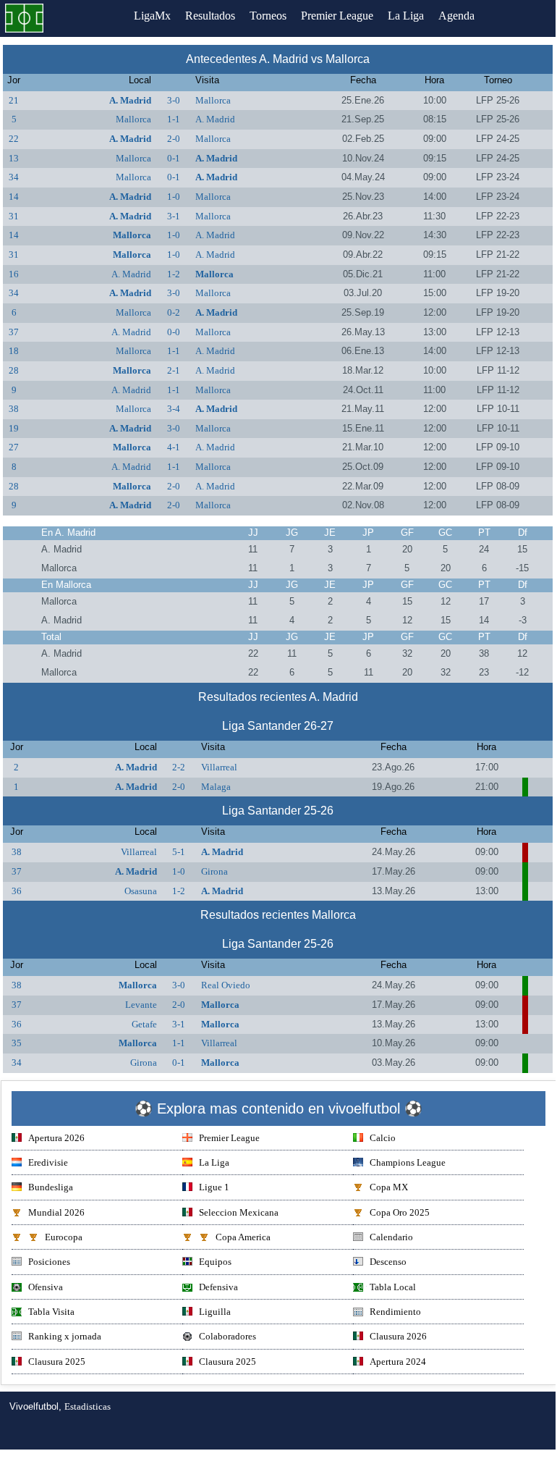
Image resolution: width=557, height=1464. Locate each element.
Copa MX (389, 1187)
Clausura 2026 (398, 1336)
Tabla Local (393, 1287)
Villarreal (219, 767)
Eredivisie (48, 1162)
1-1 (173, 119)
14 (14, 196)
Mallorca (213, 100)
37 (14, 332)
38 (14, 408)
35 (17, 1043)
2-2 (178, 767)
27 (14, 447)
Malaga (216, 786)
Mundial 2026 (56, 1212)
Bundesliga (50, 1187)
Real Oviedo (225, 985)
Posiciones (49, 1261)
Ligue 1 (214, 1187)
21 (14, 100)
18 (14, 350)
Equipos (215, 1261)
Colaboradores (227, 1336)
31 (14, 216)
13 (14, 158)
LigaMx (152, 15)
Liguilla (215, 1311)
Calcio (383, 1137)
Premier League (337, 15)
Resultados (210, 15)
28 (14, 370)
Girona (214, 871)
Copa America (243, 1237)
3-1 (173, 216)
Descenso (388, 1261)
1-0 (173, 196)
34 (14, 177)
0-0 (173, 332)
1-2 (173, 274)
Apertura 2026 (56, 1137)
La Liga (406, 15)
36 (17, 890)
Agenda (456, 15)
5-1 (178, 851)
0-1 (173, 158)
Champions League (408, 1162)
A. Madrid (130, 100)
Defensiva (218, 1287)
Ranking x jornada (64, 1336)
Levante (141, 1004)
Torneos (268, 15)
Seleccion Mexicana (238, 1212)
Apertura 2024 (398, 1361)
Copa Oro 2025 (400, 1212)
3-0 (173, 100)
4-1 (173, 447)
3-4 (173, 408)
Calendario (391, 1237)
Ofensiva (45, 1287)
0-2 (173, 312)
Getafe (144, 1024)
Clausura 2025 (56, 1361)
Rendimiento (395, 1311)
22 (14, 138)
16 (14, 274)
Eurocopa (63, 1237)
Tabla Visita (51, 1311)
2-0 (173, 138)
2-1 (173, 370)
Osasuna (140, 890)
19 (14, 428)
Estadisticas (87, 1406)
